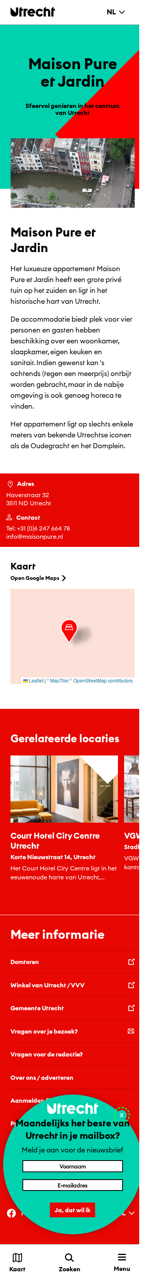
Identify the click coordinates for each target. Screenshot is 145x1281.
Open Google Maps (34, 578)
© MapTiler (58, 680)
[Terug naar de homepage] (32, 11)
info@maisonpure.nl (34, 536)
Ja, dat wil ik (72, 1210)
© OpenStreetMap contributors (101, 680)
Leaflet (35, 680)
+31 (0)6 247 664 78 (43, 528)
